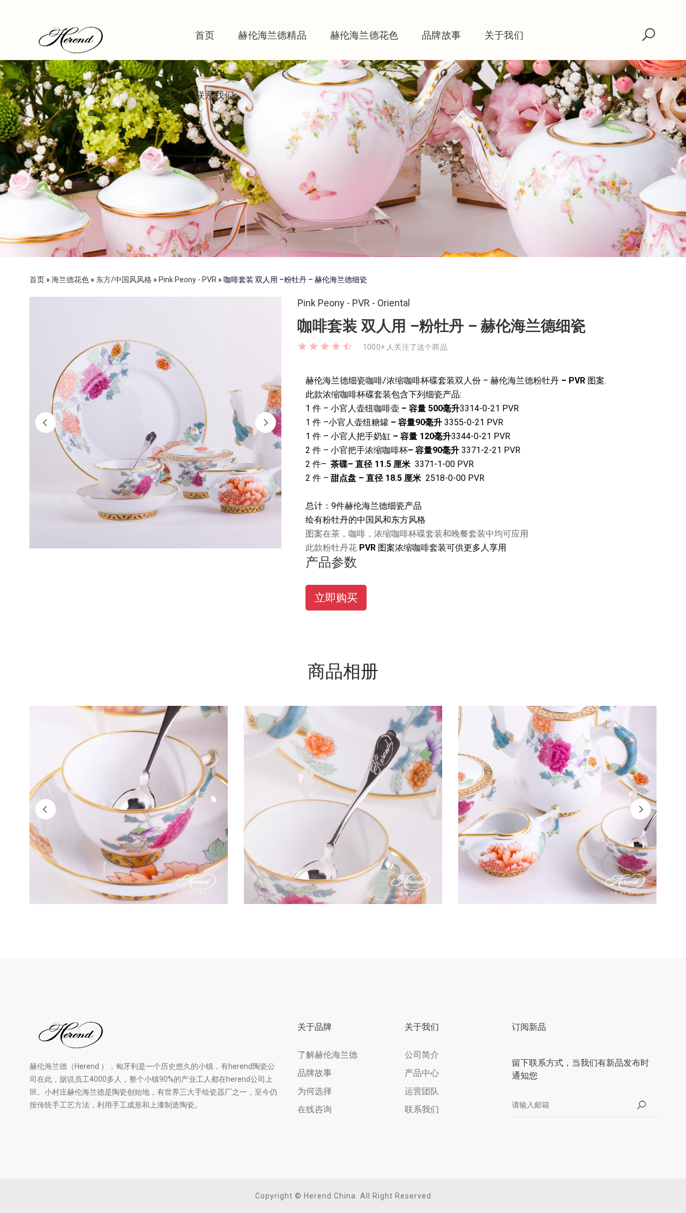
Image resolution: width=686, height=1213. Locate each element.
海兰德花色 (70, 279)
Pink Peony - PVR (188, 279)
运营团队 (422, 1091)
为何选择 (314, 1091)
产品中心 (422, 1073)
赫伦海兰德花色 (364, 35)
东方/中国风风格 (124, 279)
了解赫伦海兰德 (327, 1055)
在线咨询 (314, 1109)
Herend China (330, 1196)
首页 (204, 35)
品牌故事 (441, 35)
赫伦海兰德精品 (272, 35)
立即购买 (336, 597)
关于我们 (504, 35)
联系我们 (214, 95)
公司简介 (422, 1055)
